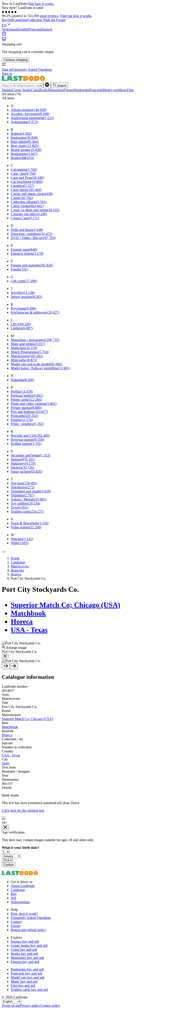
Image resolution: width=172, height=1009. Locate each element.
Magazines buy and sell (27, 958)
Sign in (7, 69)
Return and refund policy (28, 930)
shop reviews (49, 16)
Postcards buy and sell (26, 973)
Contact (16, 922)
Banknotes (81, 90)
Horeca (22, 621)
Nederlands (10, 29)
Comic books (21, 90)
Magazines (56, 90)
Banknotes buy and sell (27, 969)
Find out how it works (76, 16)
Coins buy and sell (24, 949)
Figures (69, 90)
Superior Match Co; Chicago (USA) (65, 605)
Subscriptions (20, 902)
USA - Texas (29, 630)
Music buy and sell (24, 981)
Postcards (96, 90)
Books (43, 90)
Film (130, 90)
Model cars (110, 90)
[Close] (3, 551)
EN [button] (4, 25)
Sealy (6, 763)
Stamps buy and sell (25, 941)
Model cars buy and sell (27, 977)
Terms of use (11, 1005)
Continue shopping (16, 60)
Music (122, 90)
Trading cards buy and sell (29, 989)
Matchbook (28, 613)
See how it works (41, 4)
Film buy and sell (23, 985)
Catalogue (20, 20)
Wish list (49, 20)
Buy (5, 20)
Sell (10, 20)
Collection (35, 20)
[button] (4, 40)
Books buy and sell (24, 954)
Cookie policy (50, 1005)
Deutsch (46, 29)
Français (35, 29)
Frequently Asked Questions (32, 69)
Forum (60, 20)
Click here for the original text (23, 810)
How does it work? (24, 914)
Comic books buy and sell (29, 945)
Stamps (7, 90)
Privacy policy (30, 1005)
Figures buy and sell (25, 962)
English (23, 29)
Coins (35, 90)
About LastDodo (23, 886)
